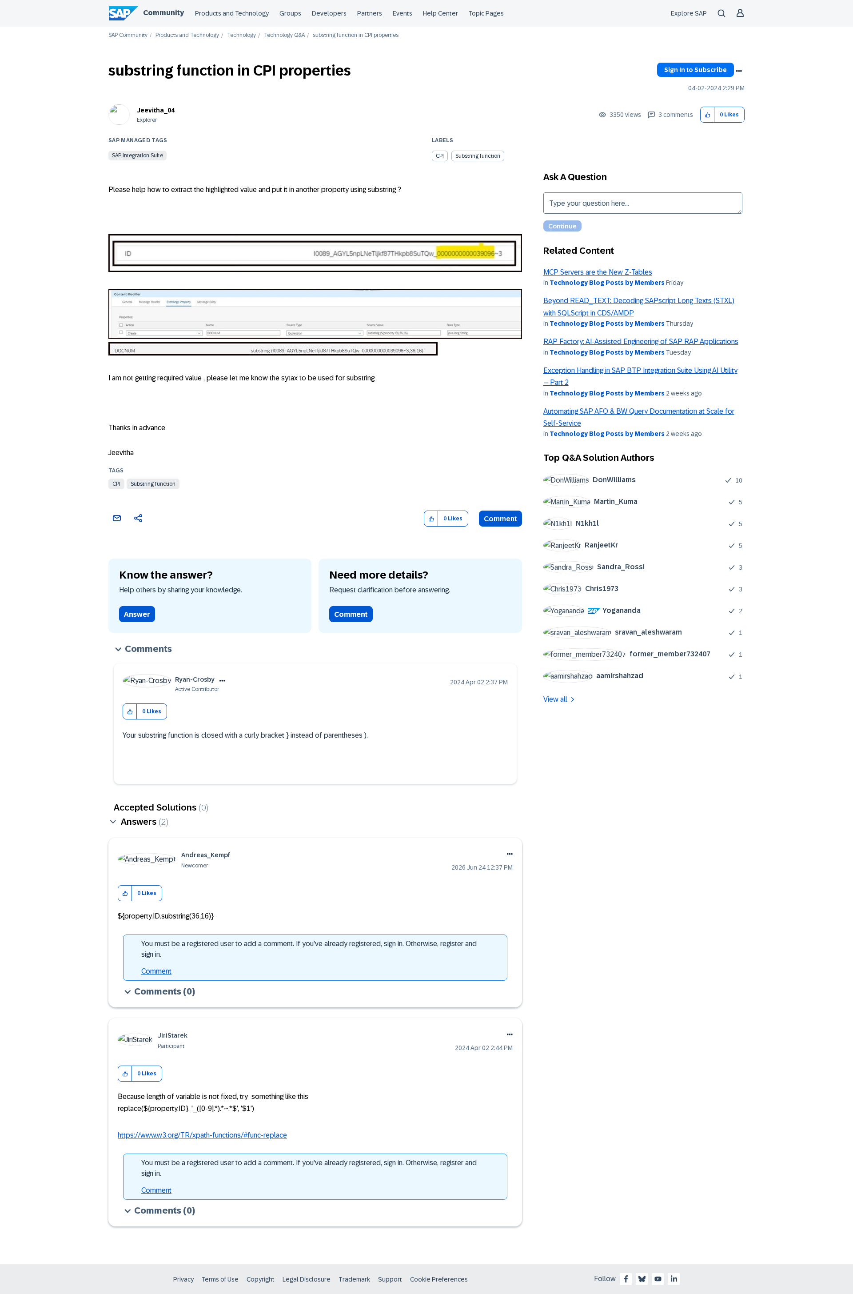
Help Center (440, 13)
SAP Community (127, 35)
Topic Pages (486, 13)
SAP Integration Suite (137, 155)
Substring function (153, 484)
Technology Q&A (284, 35)
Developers (329, 13)
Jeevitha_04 (156, 110)
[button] (707, 115)
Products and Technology (232, 13)
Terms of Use (220, 1279)
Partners (369, 13)
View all (555, 699)
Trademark (354, 1279)
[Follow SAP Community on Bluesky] (642, 1278)
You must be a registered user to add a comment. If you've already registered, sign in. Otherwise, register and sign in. (309, 949)
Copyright (261, 1279)
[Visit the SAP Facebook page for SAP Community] (626, 1278)
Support (390, 1279)
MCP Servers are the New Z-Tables (597, 272)
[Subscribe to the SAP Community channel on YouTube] (658, 1278)
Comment (500, 519)
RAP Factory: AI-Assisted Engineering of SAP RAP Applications (640, 341)
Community (163, 12)
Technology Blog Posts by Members (607, 282)
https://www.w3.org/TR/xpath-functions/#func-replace (202, 1135)
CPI (116, 484)
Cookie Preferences (439, 1279)
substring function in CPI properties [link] (356, 35)
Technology (241, 35)
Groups (290, 13)
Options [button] (738, 71)
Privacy (183, 1279)
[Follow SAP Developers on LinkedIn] (674, 1278)
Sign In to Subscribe (695, 69)
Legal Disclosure (307, 1279)
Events (402, 13)
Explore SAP (689, 13)
